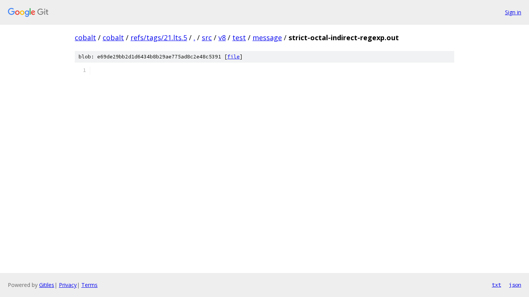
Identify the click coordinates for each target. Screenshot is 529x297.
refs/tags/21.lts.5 (159, 37)
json (515, 284)
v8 (222, 37)
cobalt (85, 37)
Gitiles (46, 284)
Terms (89, 284)
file (233, 56)
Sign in (513, 12)
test (239, 37)
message (267, 37)
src (207, 37)
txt (496, 284)
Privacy (68, 284)
